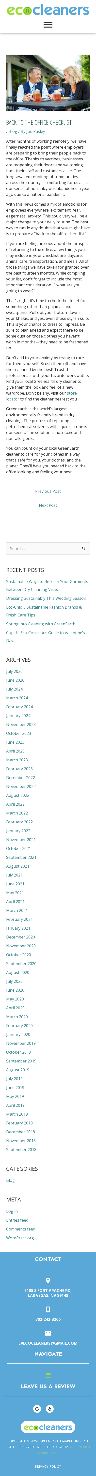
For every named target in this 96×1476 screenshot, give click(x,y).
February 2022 (19, 822)
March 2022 (17, 813)
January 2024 (18, 715)
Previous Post (48, 491)
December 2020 (20, 937)
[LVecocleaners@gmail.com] (48, 1333)
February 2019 (19, 1123)
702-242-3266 (48, 1319)
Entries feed (17, 1220)
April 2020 (15, 1008)
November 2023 (21, 724)
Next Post (48, 505)
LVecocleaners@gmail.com (48, 1343)
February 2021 (19, 919)
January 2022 (18, 830)
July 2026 (14, 671)
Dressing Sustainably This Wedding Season (46, 598)
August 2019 (17, 1070)
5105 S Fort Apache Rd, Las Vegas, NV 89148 (48, 1293)
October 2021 (18, 848)
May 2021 (15, 892)
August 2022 (17, 795)
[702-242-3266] (48, 1310)
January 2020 (18, 1034)
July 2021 (14, 875)
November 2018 (21, 1140)
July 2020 (14, 981)
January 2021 (18, 928)
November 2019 (21, 1043)
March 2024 (17, 698)
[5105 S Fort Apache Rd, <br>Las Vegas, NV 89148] (48, 1281)
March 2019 (17, 1114)
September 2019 (21, 1061)
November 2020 (21, 946)
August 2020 (17, 972)
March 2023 (17, 760)
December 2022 (20, 777)
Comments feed (20, 1229)
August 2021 (17, 866)
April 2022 (15, 804)
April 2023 (15, 751)
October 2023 (18, 733)
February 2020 (19, 1025)
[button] (48, 1375)
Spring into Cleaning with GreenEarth (40, 624)
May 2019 (15, 1096)
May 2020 (15, 999)
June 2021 (15, 884)
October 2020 (18, 954)
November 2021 (21, 839)
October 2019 (18, 1052)
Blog (13, 131)
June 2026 (15, 680)
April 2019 (15, 1105)
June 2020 (15, 990)
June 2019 (15, 1087)
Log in (12, 1211)
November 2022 (21, 786)
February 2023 (19, 768)
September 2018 (21, 1149)
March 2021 (17, 910)
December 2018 (20, 1132)
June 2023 (15, 742)
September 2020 (21, 963)
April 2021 (15, 901)
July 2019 (14, 1078)
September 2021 (21, 857)
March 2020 (17, 1016)
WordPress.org (20, 1238)
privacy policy (48, 1466)
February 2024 (19, 706)
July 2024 (14, 689)
